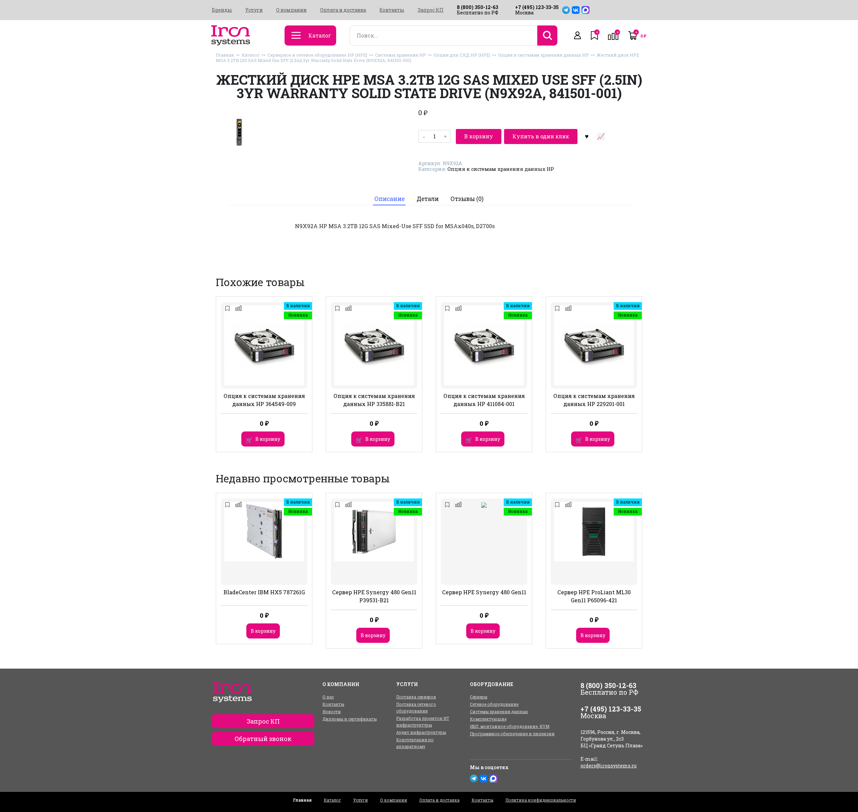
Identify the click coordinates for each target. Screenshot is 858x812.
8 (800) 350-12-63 (477, 7)
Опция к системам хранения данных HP (543, 55)
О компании (291, 10)
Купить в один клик (540, 136)
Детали (428, 199)
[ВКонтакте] (576, 10)
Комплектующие (488, 719)
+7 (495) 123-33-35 (537, 7)
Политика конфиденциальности (540, 800)
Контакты (391, 10)
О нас (328, 696)
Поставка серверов (416, 696)
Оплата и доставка (343, 10)
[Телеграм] (566, 10)
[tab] (389, 198)
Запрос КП (430, 10)
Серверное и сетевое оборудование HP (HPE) (317, 55)
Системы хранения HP (400, 55)
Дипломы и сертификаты (349, 719)
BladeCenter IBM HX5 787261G (264, 592)
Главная (225, 55)
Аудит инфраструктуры (421, 732)
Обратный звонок (263, 739)
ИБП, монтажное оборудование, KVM (509, 726)
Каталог (251, 55)
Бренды (222, 10)
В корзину (478, 136)
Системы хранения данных (499, 711)
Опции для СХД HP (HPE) (462, 55)
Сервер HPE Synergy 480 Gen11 (484, 592)
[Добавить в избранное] (586, 136)
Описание (389, 199)
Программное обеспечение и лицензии (512, 733)
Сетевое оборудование (494, 704)
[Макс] (585, 10)
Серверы (478, 696)
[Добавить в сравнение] (600, 136)
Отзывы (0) (467, 199)
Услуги (254, 10)
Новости (331, 711)
